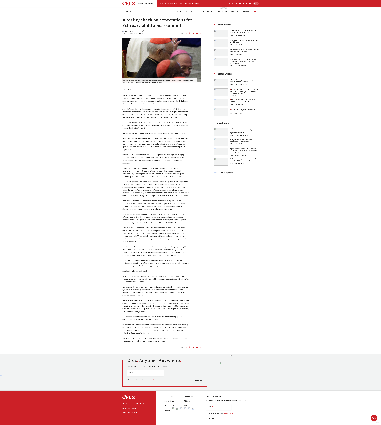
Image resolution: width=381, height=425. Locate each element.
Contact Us (246, 11)
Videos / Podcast (205, 11)
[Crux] (128, 4)
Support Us (169, 406)
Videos (187, 401)
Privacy (124, 412)
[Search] (255, 11)
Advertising (169, 401)
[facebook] (230, 3)
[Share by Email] (197, 33)
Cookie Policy (133, 412)
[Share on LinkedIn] (190, 33)
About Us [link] (234, 11)
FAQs (186, 406)
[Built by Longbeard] (377, 422)
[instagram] (243, 3)
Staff (177, 11)
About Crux (168, 397)
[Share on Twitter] (193, 33)
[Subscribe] (250, 3)
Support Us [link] (222, 11)
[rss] (246, 3)
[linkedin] (233, 3)
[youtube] (240, 3)
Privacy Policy (149, 380)
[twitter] (236, 3)
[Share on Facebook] (187, 33)
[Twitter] (143, 31)
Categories (189, 11)
